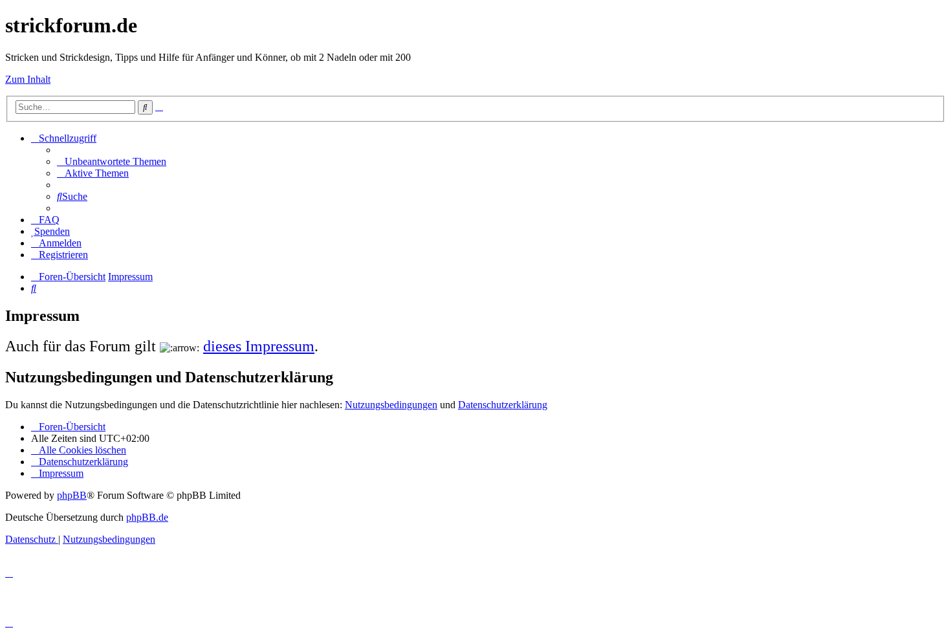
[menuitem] (111, 161)
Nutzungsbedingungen (391, 404)
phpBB (72, 495)
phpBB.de (147, 517)
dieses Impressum (258, 346)
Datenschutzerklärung (502, 404)
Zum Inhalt (27, 79)
